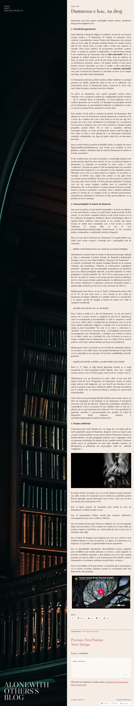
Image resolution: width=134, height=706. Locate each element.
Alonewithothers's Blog (26, 691)
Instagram (74, 699)
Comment (125, 674)
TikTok (80, 699)
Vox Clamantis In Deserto (91, 631)
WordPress (128, 699)
